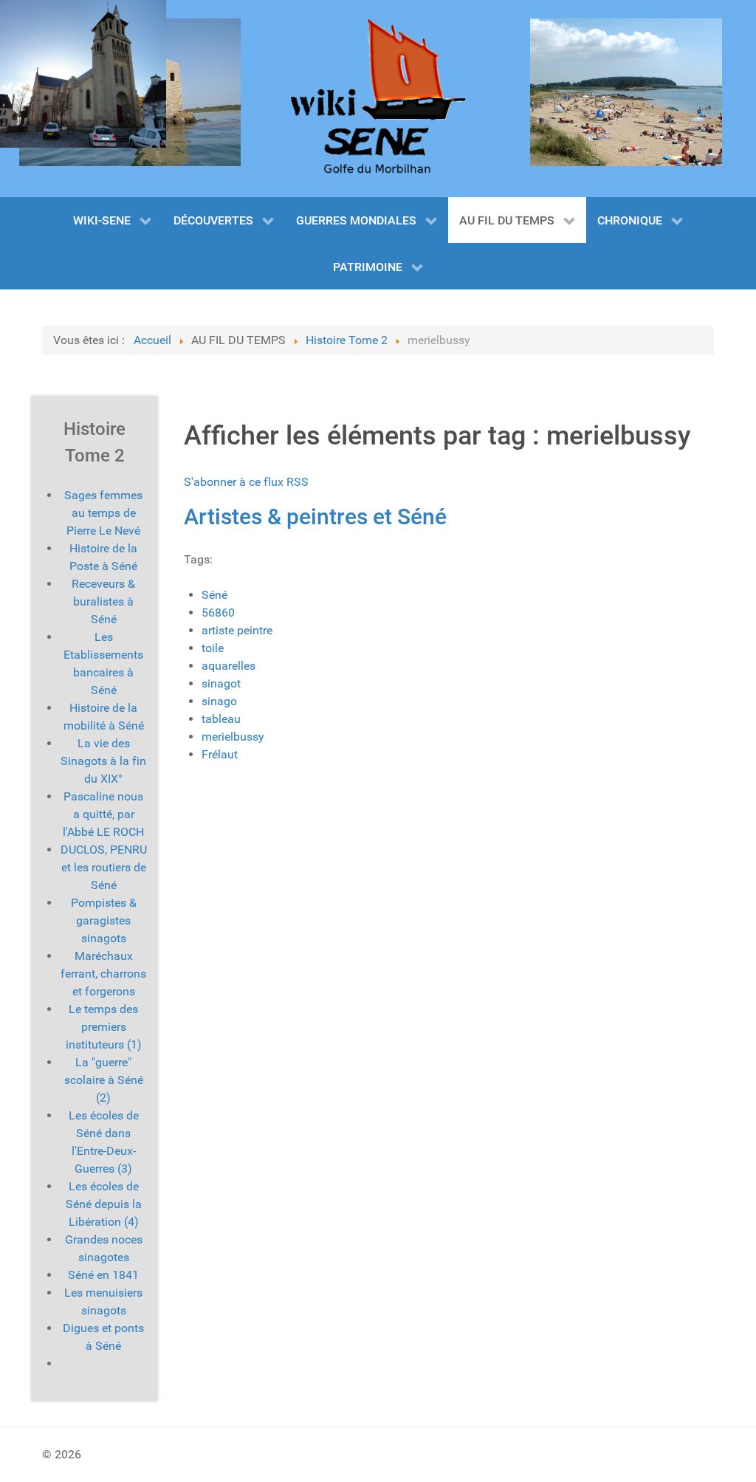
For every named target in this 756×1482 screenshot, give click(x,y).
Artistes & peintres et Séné (315, 516)
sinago (219, 701)
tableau (221, 719)
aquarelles (228, 666)
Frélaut (220, 754)
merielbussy (233, 737)
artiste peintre (237, 630)
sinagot (221, 683)
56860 (218, 613)
